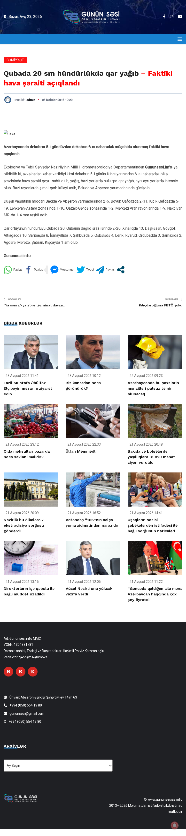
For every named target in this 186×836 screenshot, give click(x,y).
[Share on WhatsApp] (13, 270)
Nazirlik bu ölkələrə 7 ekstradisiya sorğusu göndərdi (24, 525)
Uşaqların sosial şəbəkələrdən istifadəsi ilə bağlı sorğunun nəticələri (153, 525)
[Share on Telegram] (105, 270)
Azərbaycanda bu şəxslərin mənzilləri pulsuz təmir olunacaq (153, 388)
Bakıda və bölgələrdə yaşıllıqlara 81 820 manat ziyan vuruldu (151, 457)
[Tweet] (85, 270)
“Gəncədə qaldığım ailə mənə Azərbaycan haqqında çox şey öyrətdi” (155, 594)
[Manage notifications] (174, 825)
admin (30, 100)
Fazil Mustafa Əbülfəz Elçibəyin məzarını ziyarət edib (28, 388)
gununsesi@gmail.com (26, 713)
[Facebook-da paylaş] (33, 270)
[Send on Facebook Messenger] (62, 270)
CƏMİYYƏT (15, 60)
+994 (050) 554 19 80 (25, 705)
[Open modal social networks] (120, 270)
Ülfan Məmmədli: (81, 451)
